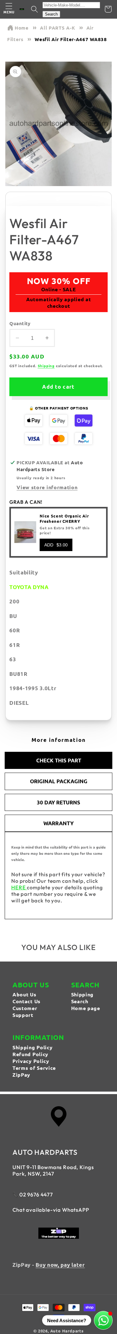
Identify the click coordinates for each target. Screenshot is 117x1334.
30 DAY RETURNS (58, 802)
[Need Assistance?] (103, 1320)
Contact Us (26, 1001)
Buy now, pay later (60, 1264)
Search (51, 14)
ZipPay (21, 1074)
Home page (85, 1008)
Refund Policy (30, 1054)
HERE (19, 887)
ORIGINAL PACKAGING (58, 781)
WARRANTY (58, 823)
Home (22, 28)
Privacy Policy (30, 1061)
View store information (47, 487)
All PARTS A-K (57, 28)
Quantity (20, 323)
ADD (56, 544)
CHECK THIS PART (58, 760)
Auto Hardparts (67, 1330)
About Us (24, 994)
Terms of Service (34, 1068)
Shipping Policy (32, 1047)
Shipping (46, 365)
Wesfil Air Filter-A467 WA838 (71, 39)
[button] (9, 9)
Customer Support (24, 1011)
